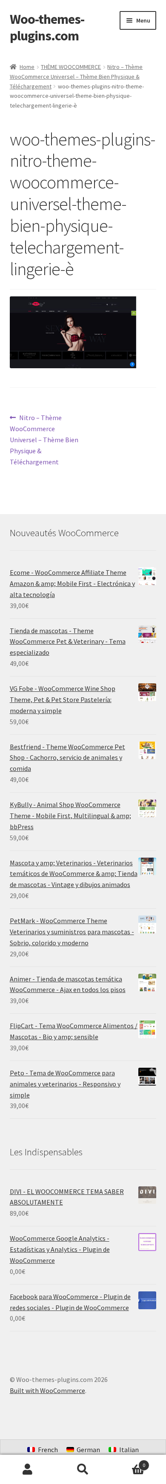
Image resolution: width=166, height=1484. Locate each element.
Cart (128, 1462)
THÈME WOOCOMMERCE (71, 67)
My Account (27, 1469)
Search (83, 1469)
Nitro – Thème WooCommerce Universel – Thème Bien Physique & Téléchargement (76, 76)
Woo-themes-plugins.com (47, 27)
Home (27, 67)
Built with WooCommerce (47, 1390)
